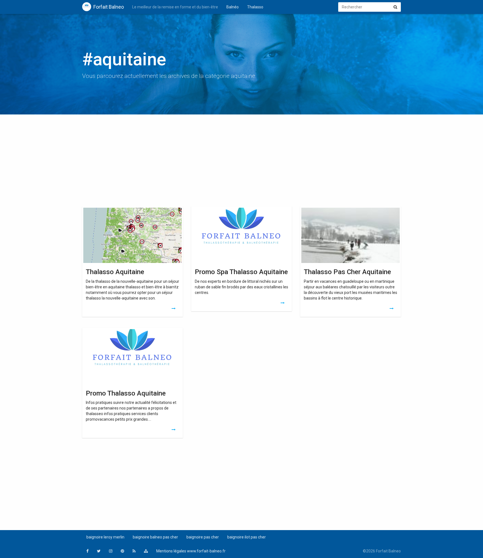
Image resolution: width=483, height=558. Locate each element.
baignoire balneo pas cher (155, 537)
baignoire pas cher (202, 537)
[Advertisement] (241, 162)
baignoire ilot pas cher (246, 537)
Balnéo (232, 7)
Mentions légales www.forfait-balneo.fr (191, 551)
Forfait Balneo (108, 7)
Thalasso (255, 7)
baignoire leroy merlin (105, 537)
